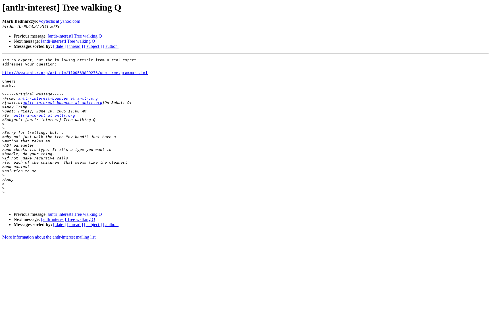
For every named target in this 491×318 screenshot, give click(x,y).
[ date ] (59, 46)
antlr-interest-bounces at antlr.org (58, 98)
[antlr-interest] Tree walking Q (75, 36)
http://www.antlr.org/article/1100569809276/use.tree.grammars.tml (75, 73)
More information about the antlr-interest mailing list (48, 237)
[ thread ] (75, 46)
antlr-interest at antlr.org (44, 115)
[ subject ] (93, 46)
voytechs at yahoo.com (59, 21)
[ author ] (111, 46)
